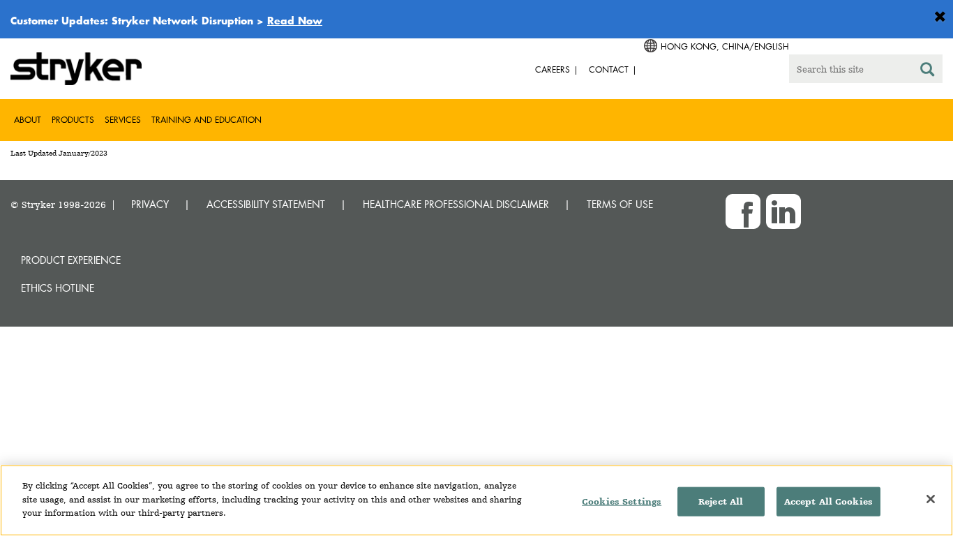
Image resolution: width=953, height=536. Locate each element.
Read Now (294, 20)
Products (73, 120)
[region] (476, 500)
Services (123, 120)
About (27, 120)
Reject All (720, 501)
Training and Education (206, 120)
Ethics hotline (57, 288)
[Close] (930, 499)
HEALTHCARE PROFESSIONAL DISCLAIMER (456, 204)
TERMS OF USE (620, 204)
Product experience (71, 260)
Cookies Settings (621, 501)
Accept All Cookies (828, 501)
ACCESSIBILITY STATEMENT (266, 204)
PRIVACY (150, 204)
